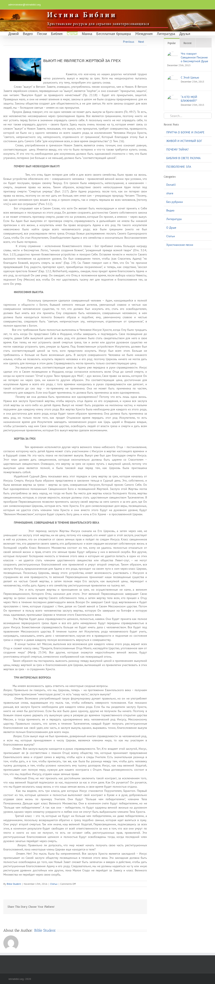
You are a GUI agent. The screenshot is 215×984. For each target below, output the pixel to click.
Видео (170, 210)
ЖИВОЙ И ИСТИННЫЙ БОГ (184, 141)
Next (141, 42)
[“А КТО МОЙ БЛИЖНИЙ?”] (172, 97)
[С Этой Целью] (172, 78)
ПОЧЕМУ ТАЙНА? (177, 149)
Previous (128, 42)
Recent (188, 43)
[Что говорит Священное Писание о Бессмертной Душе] (172, 54)
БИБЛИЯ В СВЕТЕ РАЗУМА (183, 158)
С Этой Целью (190, 77)
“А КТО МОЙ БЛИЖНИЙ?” (189, 99)
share (169, 193)
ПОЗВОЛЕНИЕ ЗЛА (178, 167)
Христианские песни (179, 245)
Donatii (171, 185)
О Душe (171, 227)
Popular (172, 43)
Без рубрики (174, 202)
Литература (174, 219)
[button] (195, 34)
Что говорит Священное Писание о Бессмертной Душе (194, 57)
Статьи (54, 883)
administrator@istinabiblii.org (24, 4)
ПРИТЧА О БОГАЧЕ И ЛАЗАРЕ (185, 132)
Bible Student (14, 883)
